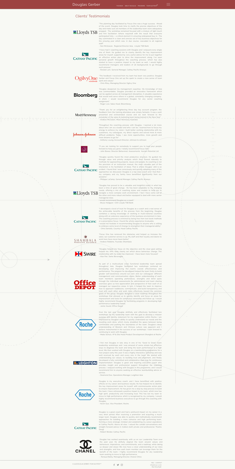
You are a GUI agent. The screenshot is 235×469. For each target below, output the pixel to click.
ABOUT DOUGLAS (130, 6)
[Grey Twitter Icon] (118, 464)
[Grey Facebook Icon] (114, 464)
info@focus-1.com (156, 465)
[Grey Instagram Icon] (121, 464)
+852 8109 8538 (156, 467)
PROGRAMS (141, 6)
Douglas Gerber (86, 4)
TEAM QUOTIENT (151, 6)
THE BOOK (119, 6)
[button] (168, 4)
